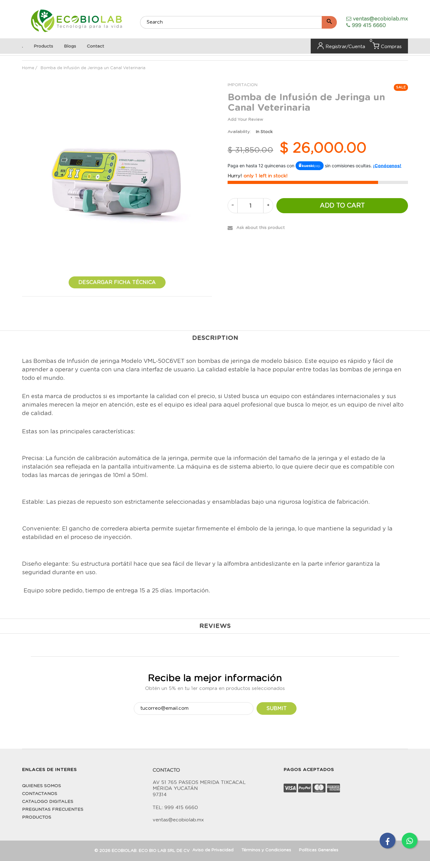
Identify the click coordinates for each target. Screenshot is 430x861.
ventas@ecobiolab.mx (380, 18)
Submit (276, 708)
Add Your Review (245, 120)
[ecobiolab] (76, 21)
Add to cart (342, 206)
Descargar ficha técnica (117, 282)
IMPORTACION (242, 85)
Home (28, 68)
